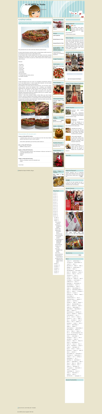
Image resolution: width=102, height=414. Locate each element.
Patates (74, 340)
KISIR (79, 318)
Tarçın (68, 363)
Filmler (80, 294)
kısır (74, 318)
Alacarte (68, 260)
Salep (68, 351)
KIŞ (67, 319)
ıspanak (79, 305)
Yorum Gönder (20, 164)
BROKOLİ (74, 272)
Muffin (78, 331)
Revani (73, 348)
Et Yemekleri (80, 291)
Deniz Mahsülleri (70, 284)
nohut (80, 334)
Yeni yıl (76, 371)
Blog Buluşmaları (70, 270)
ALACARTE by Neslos (35, 4)
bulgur (73, 273)
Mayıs (56, 269)
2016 (55, 202)
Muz (68, 332)
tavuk (68, 364)
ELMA (68, 291)
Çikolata (75, 278)
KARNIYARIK (25, 19)
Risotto (78, 348)
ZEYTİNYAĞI (69, 375)
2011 (55, 209)
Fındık (75, 294)
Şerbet (68, 361)
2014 (55, 205)
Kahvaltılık (78, 312)
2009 (55, 212)
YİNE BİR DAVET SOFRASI (76, 128)
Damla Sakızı (69, 283)
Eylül (56, 263)
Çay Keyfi (74, 276)
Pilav (68, 345)
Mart (56, 272)
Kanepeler (73, 313)
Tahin (81, 361)
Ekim (56, 220)
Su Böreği (78, 356)
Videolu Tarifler (77, 367)
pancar (75, 337)
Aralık (56, 217)
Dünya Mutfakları (75, 288)
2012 (55, 208)
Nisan (56, 271)
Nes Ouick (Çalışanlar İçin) (75, 332)
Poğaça (79, 345)
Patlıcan (34, 23)
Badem (75, 265)
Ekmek (68, 289)
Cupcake (68, 276)
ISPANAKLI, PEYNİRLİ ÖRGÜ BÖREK (59, 250)
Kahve (68, 313)
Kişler (79, 319)
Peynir (74, 343)
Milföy (72, 331)
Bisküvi (74, 268)
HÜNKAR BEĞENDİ (59, 254)
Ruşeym (75, 350)
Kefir (77, 315)
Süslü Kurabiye (69, 358)
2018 (55, 199)
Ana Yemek (46, 22)
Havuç (68, 305)
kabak (68, 310)
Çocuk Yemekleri (77, 280)
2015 (55, 203)
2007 (55, 216)
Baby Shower (69, 265)
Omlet (68, 335)
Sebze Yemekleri (39, 23)
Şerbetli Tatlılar (74, 361)
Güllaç (74, 302)
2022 (55, 193)
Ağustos (56, 265)
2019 (55, 197)
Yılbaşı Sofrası (74, 372)
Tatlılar (78, 363)
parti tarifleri (69, 339)
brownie (68, 273)
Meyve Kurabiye (70, 329)
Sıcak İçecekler (78, 353)
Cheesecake (69, 275)
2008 (55, 214)
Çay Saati (68, 278)
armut (74, 264)
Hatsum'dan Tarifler (75, 304)
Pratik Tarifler (74, 347)
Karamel (79, 313)
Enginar (73, 291)
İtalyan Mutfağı (77, 308)
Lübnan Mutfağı (74, 324)
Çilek (81, 278)
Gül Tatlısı (68, 302)
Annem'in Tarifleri (77, 262)
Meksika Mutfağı (79, 327)
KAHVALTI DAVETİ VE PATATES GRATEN (59, 236)
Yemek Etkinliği (69, 371)
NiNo (19, 145)
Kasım (56, 219)
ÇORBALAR (69, 281)
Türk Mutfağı (44, 23)
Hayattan (73, 305)
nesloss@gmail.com (56, 35)
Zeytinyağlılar (77, 375)
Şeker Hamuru (76, 359)
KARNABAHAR (70, 315)
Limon (68, 324)
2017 (55, 200)
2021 (55, 194)
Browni (80, 272)
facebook (54, 39)
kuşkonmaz (69, 323)
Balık (80, 265)
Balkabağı (68, 267)
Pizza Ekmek (73, 345)
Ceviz (78, 273)
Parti (79, 337)
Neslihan (20, 149)
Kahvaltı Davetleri (70, 312)
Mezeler (76, 329)
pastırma (68, 340)
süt (75, 358)
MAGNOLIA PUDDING (75, 144)
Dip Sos (76, 284)
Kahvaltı (73, 310)
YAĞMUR (74, 369)
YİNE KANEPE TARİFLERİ (76, 136)
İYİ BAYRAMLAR (58, 244)
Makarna (73, 326)
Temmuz (56, 266)
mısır (68, 331)
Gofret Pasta (75, 300)
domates (68, 288)
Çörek (76, 281)
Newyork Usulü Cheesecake (71, 334)
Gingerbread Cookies (70, 299)
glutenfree (78, 299)
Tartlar (73, 363)
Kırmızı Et (31, 23)
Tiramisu (73, 364)
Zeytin (73, 374)
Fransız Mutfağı (69, 296)
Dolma (77, 286)
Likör (80, 323)
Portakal (68, 347)
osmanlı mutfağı (74, 335)
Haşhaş (68, 304)
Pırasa (79, 343)
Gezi (78, 297)
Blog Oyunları (77, 270)
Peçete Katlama (74, 342)
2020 (55, 196)
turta (78, 364)
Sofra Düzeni (69, 355)
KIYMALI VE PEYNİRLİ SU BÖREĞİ (58, 226)
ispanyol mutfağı (75, 307)
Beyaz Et (68, 268)
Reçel (68, 348)
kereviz (73, 316)
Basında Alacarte (76, 267)
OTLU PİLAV (57, 252)
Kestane (78, 316)
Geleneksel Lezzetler (25, 23)
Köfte (68, 321)
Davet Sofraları (76, 283)
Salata (80, 350)
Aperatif (68, 264)
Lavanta (74, 323)
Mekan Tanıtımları (70, 327)
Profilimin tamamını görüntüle (70, 34)
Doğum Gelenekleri (70, 286)
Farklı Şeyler (69, 294)
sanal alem (73, 351)
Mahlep (68, 326)
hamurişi (79, 302)
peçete (68, 342)
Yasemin (20, 136)
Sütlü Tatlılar (69, 359)
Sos (73, 356)
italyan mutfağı (69, 308)
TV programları (69, 367)
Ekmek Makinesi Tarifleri (76, 289)
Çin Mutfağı (69, 280)
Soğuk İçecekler (77, 355)
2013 (55, 206)
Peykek (68, 343)
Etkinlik (68, 292)
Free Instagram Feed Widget (75, 78)
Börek (68, 272)
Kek (67, 316)
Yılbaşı (68, 372)
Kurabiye (77, 321)
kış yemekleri (73, 319)
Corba (75, 275)
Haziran (56, 268)
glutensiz (68, 300)
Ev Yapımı (74, 292)
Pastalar (75, 339)
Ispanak (68, 307)
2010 (55, 211)
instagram (55, 43)
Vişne (68, 369)
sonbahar (68, 356)
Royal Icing (69, 350)
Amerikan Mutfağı (76, 260)
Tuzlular (68, 366)
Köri (72, 321)
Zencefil (68, 374)
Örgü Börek (69, 337)
